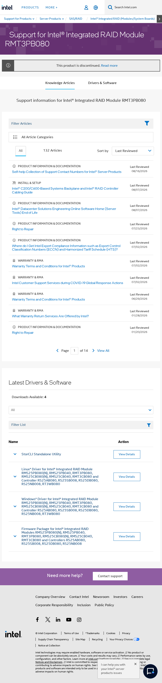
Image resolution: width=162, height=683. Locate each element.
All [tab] (21, 151)
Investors (120, 597)
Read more (109, 65)
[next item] (159, 19)
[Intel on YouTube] (68, 620)
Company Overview (50, 597)
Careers (137, 597)
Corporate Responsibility (54, 605)
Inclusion (83, 605)
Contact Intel (79, 597)
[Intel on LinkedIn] (58, 620)
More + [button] (52, 7)
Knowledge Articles (60, 83)
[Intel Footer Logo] (13, 634)
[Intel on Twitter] (47, 620)
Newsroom (101, 597)
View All (103, 351)
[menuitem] (50, 19)
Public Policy (104, 605)
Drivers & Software (102, 83)
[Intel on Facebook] (37, 620)
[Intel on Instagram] (79, 620)
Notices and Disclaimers (48, 662)
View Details (127, 454)
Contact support (110, 576)
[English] (95, 7)
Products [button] (30, 7)
